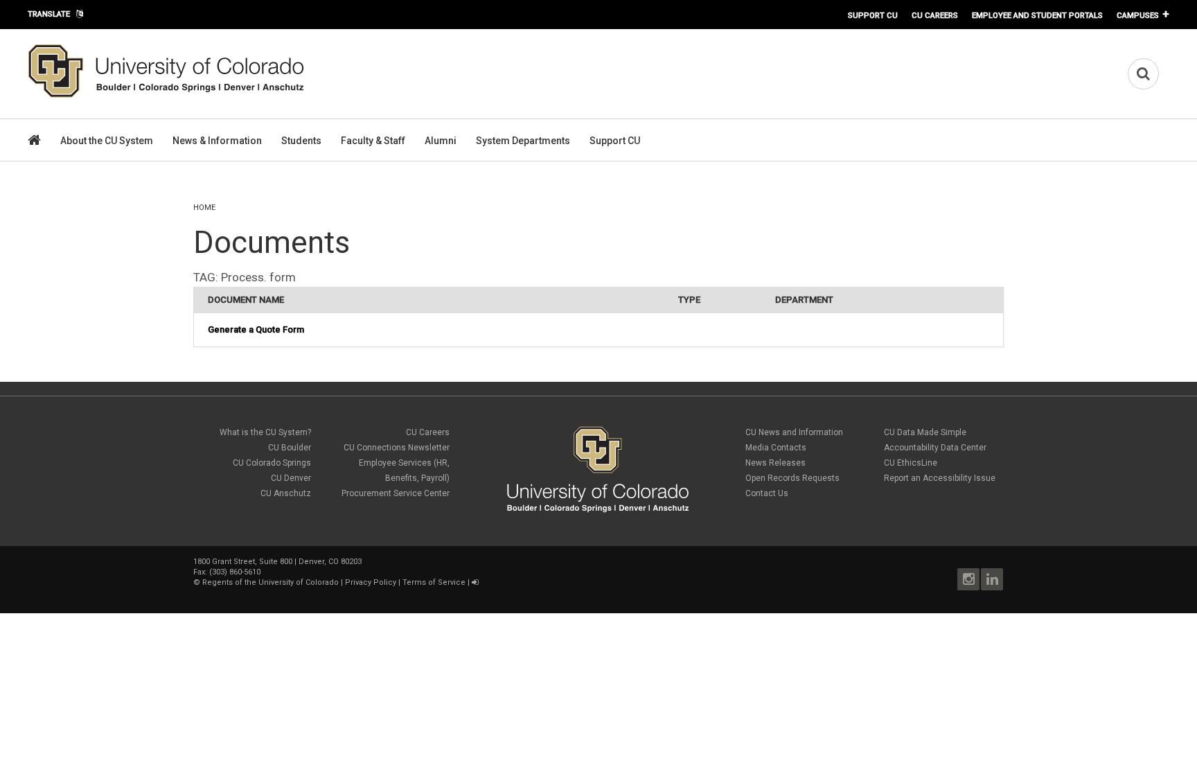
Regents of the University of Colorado (270, 582)
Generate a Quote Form (256, 329)
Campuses (1138, 15)
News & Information (217, 140)
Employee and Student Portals (1037, 15)
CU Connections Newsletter (397, 447)
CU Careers (935, 15)
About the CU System (106, 140)
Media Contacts (775, 447)
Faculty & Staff (373, 140)
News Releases (775, 463)
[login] (475, 582)
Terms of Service (434, 582)
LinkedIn (992, 579)
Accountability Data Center (935, 447)
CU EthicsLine (910, 463)
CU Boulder (289, 447)
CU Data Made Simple (925, 432)
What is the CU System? (265, 432)
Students (301, 140)
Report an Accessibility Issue (939, 478)
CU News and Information (794, 432)
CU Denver (291, 478)
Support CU (873, 15)
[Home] (166, 95)
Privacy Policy (370, 582)
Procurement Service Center (396, 493)
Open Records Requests (792, 478)
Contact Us (766, 493)
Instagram (968, 579)
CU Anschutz (285, 493)
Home (204, 207)
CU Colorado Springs (272, 463)
